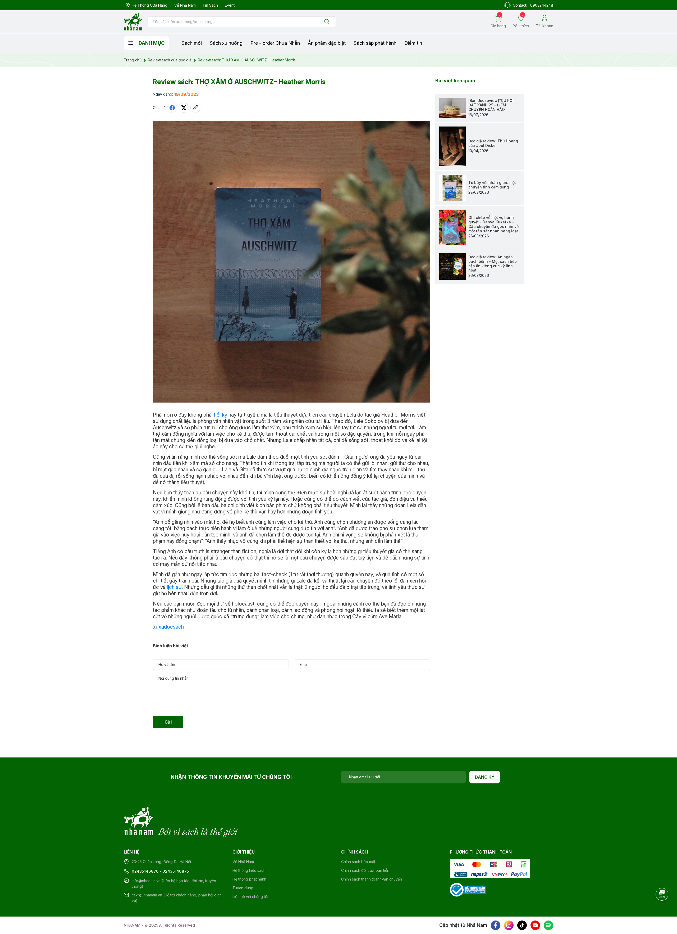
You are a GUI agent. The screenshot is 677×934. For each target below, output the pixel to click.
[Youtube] (535, 925)
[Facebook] (495, 925)
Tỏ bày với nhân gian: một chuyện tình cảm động (492, 184)
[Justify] (326, 21)
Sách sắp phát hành (375, 43)
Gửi (168, 722)
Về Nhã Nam (185, 5)
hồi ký (220, 415)
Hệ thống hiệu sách (249, 870)
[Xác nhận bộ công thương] (468, 889)
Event (230, 5)
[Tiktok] (522, 925)
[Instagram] (509, 925)
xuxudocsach (168, 627)
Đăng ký (485, 777)
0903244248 (541, 5)
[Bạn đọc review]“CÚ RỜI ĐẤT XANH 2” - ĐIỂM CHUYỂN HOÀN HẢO (491, 105)
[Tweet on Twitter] (184, 108)
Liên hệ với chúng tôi (250, 896)
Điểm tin (413, 43)
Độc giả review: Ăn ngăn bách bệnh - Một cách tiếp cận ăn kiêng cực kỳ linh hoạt (492, 263)
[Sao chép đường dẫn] (195, 108)
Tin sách (210, 5)
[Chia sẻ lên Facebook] (172, 108)
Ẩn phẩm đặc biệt (327, 43)
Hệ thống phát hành (249, 879)
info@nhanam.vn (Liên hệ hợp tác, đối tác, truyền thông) (174, 883)
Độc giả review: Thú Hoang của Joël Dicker (493, 143)
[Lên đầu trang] (662, 909)
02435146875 (175, 871)
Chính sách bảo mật (358, 861)
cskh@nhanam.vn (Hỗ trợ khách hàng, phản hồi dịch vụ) (177, 898)
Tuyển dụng (242, 888)
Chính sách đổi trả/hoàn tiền (365, 870)
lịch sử (174, 587)
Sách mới (191, 43)
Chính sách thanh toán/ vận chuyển (371, 879)
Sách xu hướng (226, 43)
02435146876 (145, 871)
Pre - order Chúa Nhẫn (275, 43)
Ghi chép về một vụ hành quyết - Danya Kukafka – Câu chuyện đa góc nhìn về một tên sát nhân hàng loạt (493, 224)
